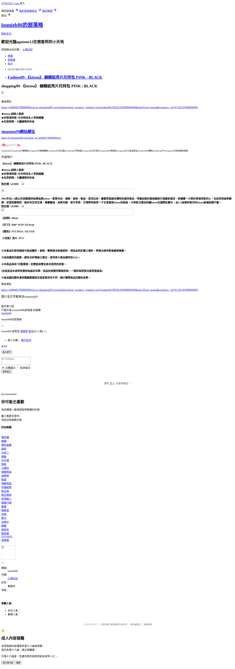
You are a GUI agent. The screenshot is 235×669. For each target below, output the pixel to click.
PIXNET (93, 624)
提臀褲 (5, 540)
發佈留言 (7, 371)
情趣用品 (6, 472)
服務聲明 (148, 624)
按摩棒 (5, 475)
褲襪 (3, 441)
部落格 (11, 59)
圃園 (3, 525)
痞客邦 (24, 331)
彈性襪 (5, 437)
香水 (3, 518)
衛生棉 (5, 491)
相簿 (10, 56)
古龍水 (5, 522)
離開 (18, 662)
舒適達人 (6, 499)
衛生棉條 (6, 495)
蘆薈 (3, 506)
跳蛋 (3, 479)
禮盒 (3, 456)
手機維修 (6, 487)
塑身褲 (5, 533)
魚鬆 (3, 464)
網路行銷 (6, 502)
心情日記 (27, 49)
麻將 (3, 449)
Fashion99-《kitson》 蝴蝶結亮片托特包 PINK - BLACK (55, 77)
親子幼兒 (26, 340)
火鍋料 (5, 468)
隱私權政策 (135, 624)
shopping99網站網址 (18, 131)
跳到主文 (6, 33)
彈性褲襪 (6, 445)
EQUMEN (6, 536)
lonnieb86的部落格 (22, 25)
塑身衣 (5, 529)
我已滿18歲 (8, 662)
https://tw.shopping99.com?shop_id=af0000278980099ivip (31, 138)
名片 (10, 63)
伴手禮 (5, 460)
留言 (31, 331)
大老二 (5, 452)
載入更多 (7, 352)
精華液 (5, 510)
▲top (4, 346)
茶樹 (3, 514)
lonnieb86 (6, 313)
